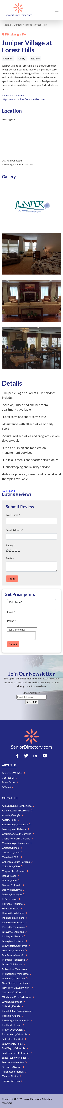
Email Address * (14, 530)
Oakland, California (13, 992)
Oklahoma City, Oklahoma (17, 997)
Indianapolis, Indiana (13, 917)
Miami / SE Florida (12, 964)
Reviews (35, 58)
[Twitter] (26, 755)
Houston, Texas (11, 908)
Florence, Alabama (12, 903)
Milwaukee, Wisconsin (14, 968)
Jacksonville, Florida (13, 922)
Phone (11, 620)
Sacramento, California (15, 1034)
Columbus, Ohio (11, 866)
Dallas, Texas (9, 875)
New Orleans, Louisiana (15, 982)
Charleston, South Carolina (17, 833)
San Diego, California (14, 1048)
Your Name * (13, 514)
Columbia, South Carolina (16, 861)
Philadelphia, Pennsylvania (16, 1010)
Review (10, 558)
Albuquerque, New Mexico (17, 805)
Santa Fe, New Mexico (14, 1057)
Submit (13, 644)
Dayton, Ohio (9, 880)
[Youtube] (44, 755)
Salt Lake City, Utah (13, 1038)
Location (7, 58)
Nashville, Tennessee (13, 978)
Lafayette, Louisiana (13, 931)
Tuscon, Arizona (11, 1080)
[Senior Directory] (18, 10)
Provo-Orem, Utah (12, 1029)
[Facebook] (17, 755)
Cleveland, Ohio (11, 857)
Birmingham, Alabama (14, 829)
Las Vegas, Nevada (12, 936)
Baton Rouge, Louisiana (15, 824)
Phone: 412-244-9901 (14, 95)
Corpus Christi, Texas (14, 871)
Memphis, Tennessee (13, 959)
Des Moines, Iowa (12, 889)
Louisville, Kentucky (13, 950)
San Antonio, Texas (12, 1043)
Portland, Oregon (12, 1024)
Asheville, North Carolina (16, 810)
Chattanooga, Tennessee (15, 842)
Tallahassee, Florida (13, 1071)
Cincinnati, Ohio (11, 852)
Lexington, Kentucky (13, 940)
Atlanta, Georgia (11, 815)
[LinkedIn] (35, 755)
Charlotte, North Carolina (16, 838)
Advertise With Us (12, 772)
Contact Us (8, 777)
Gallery (21, 58)
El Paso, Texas (10, 899)
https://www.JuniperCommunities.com (23, 99)
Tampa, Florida (10, 1076)
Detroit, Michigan (12, 894)
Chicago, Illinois (11, 847)
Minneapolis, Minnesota (15, 973)
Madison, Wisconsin (13, 955)
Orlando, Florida (11, 1006)
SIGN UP (31, 701)
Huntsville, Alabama (13, 912)
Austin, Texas (9, 819)
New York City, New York (16, 987)
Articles (6, 786)
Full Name (15, 602)
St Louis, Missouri (12, 1066)
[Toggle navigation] (56, 10)
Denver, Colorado (12, 885)
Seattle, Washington (13, 1062)
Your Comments (16, 629)
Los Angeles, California (15, 945)
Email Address (31, 692)
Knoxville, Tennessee (13, 927)
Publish (12, 578)
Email (11, 612)
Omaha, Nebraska (12, 1001)
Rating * (10, 545)
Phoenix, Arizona (11, 1015)
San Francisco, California (16, 1052)
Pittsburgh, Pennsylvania (16, 1020)
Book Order (9, 782)
